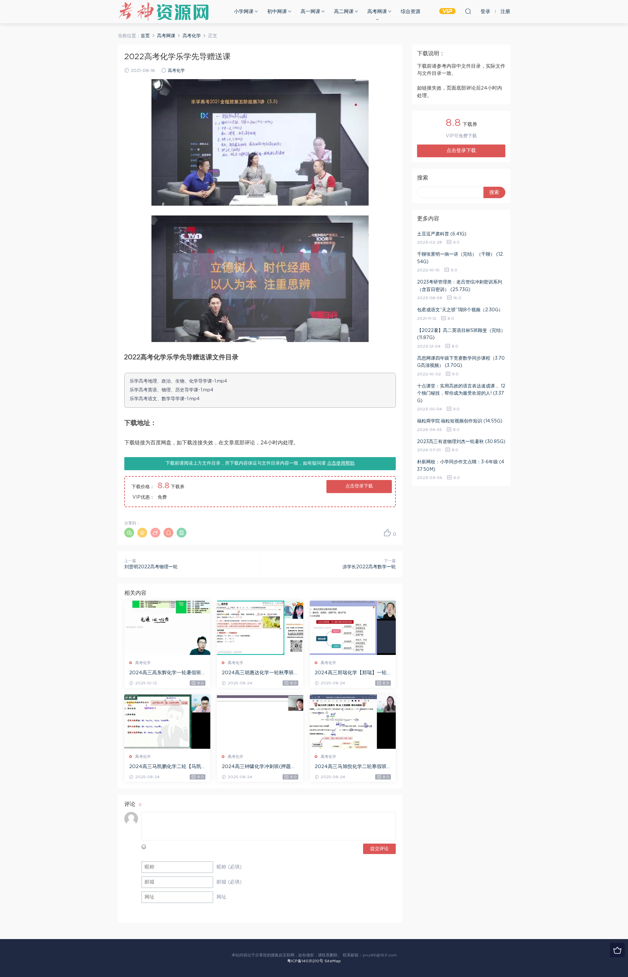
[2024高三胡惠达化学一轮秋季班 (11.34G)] (260, 628)
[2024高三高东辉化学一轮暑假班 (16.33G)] (167, 628)
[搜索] (468, 11)
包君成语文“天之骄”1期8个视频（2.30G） (460, 310)
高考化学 (176, 71)
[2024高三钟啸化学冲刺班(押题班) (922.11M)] (260, 721)
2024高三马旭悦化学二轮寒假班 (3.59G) (351, 767)
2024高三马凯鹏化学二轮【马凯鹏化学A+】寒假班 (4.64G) (165, 767)
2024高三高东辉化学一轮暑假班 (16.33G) (165, 673)
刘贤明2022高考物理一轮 (151, 567)
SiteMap (332, 961)
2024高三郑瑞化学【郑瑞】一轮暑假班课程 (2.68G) (351, 673)
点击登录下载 (359, 486)
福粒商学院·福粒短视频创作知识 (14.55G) (459, 421)
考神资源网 (163, 11)
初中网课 (277, 11)
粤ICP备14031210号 (305, 961)
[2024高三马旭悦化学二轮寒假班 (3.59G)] (353, 721)
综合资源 (410, 11)
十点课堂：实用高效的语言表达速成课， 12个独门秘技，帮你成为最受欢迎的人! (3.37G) (461, 393)
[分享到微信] (129, 533)
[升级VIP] (617, 950)
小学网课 (243, 11)
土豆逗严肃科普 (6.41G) (441, 234)
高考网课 (377, 11)
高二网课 (344, 11)
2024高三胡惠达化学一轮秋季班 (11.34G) (258, 673)
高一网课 (310, 11)
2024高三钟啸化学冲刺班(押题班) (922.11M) (260, 767)
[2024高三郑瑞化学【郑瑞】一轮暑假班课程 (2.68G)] (353, 628)
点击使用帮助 (341, 463)
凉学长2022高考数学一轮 (369, 567)
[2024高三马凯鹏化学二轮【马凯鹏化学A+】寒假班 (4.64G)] (167, 721)
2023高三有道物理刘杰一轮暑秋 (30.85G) (461, 441)
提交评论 (379, 849)
